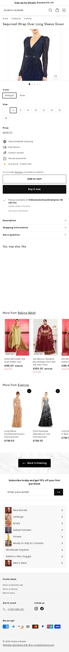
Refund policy (9, 593)
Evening (27, 18)
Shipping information (15, 227)
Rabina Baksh (27, 313)
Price (6, 127)
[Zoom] (56, 76)
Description (9, 220)
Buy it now (34, 189)
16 (60, 110)
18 (6, 118)
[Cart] (57, 10)
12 (44, 110)
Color (6, 89)
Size (5, 104)
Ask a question (11, 234)
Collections (16, 18)
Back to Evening (37, 463)
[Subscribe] (58, 492)
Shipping (18, 172)
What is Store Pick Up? (13, 585)
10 (36, 110)
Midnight (9, 95)
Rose (22, 95)
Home (5, 18)
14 (52, 110)
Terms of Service (10, 589)
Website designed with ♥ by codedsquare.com (28, 645)
